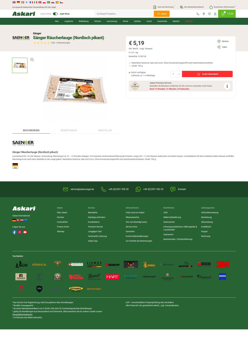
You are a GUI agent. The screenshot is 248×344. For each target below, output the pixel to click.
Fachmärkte (62, 222)
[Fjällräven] (76, 276)
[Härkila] (39, 264)
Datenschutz (169, 222)
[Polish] (44, 2)
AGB (165, 212)
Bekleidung (84, 21)
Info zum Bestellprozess (136, 222)
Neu (57, 21)
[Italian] (35, 2)
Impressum (168, 234)
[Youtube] (25, 232)
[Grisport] (76, 289)
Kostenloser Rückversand (225, 6)
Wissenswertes (132, 217)
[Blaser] (58, 289)
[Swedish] (48, 2)
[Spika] (149, 264)
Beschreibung (31, 130)
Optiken (137, 21)
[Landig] (39, 276)
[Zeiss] (222, 276)
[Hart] (112, 276)
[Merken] (209, 14)
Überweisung (207, 222)
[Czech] (61, 2)
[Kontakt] (197, 14)
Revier (125, 21)
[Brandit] (94, 276)
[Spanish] (57, 2)
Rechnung (205, 236)
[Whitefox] (186, 264)
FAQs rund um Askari (135, 212)
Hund (149, 21)
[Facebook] (14, 232)
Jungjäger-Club (95, 231)
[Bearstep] (112, 264)
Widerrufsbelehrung (172, 217)
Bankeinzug (206, 217)
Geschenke (162, 21)
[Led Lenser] (186, 276)
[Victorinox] (167, 276)
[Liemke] (94, 264)
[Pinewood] (204, 276)
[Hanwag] (21, 289)
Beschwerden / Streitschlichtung (177, 239)
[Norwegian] (40, 2)
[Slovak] (53, 2)
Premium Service (95, 227)
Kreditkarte (206, 227)
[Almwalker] (58, 264)
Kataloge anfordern (96, 217)
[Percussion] (21, 276)
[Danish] (23, 2)
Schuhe (97, 21)
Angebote (68, 21)
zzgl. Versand (146, 48)
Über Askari (62, 212)
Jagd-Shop (64, 14)
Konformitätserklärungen (137, 236)
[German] (18, 2)
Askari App (93, 241)
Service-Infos (131, 227)
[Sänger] (21, 38)
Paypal (204, 231)
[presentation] (19, 55)
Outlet (189, 21)
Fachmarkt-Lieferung (97, 236)
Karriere (60, 217)
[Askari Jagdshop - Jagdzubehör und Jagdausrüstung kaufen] (23, 14)
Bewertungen (69, 130)
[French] (31, 2)
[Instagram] (20, 232)
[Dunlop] (149, 276)
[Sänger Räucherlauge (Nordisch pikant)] (20, 65)
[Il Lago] (21, 264)
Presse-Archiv (63, 227)
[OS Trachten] (58, 276)
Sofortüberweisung (209, 212)
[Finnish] (27, 2)
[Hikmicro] (76, 264)
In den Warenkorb (210, 74)
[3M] (222, 264)
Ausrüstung (112, 21)
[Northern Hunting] (39, 289)
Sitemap (60, 231)
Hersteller (105, 130)
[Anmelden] (215, 14)
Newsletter (93, 212)
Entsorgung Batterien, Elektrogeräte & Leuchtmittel (180, 228)
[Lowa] (131, 276)
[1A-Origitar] (131, 264)
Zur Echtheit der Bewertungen (139, 241)
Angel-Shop (45, 14)
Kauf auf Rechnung (166, 6)
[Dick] (204, 264)
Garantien (130, 231)
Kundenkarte (93, 222)
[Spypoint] (94, 289)
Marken (176, 21)
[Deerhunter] (167, 264)
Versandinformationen (22, 314)
